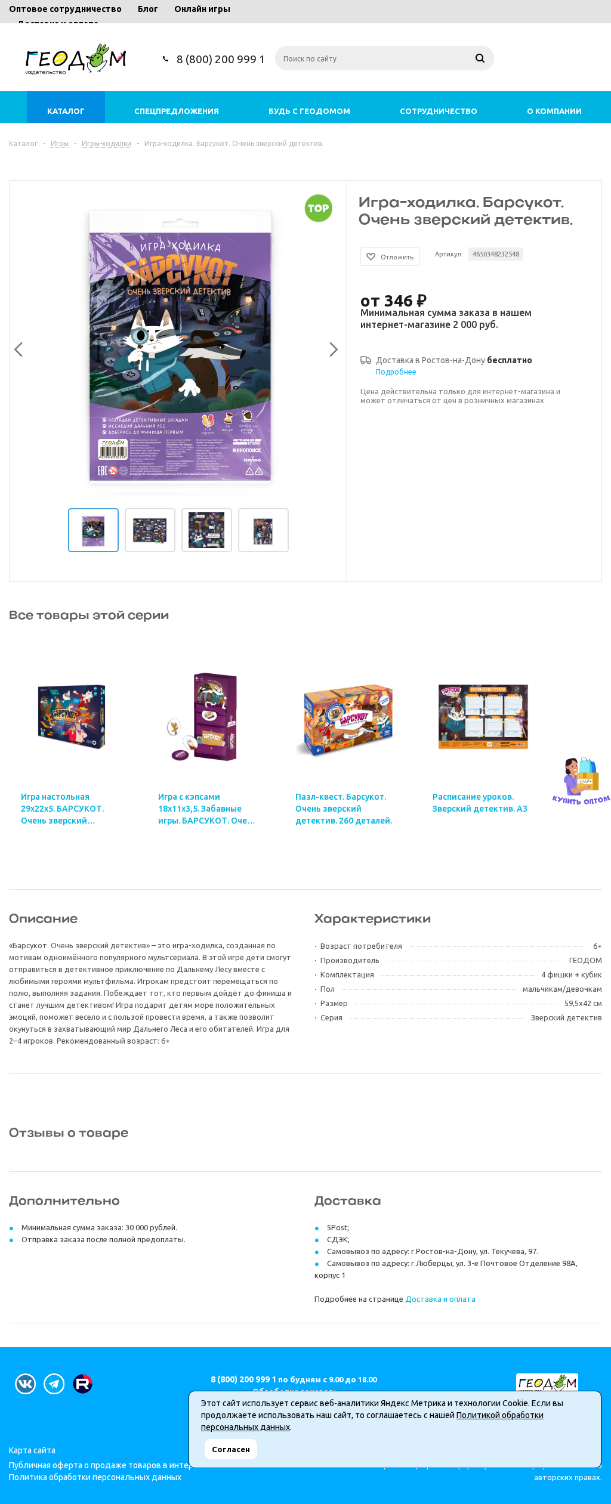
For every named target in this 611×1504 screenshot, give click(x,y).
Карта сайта (32, 1450)
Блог (148, 9)
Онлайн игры (202, 9)
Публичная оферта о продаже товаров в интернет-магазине (128, 1465)
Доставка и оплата (440, 1299)
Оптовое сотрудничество (65, 9)
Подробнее (396, 372)
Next (330, 347)
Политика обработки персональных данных (95, 1477)
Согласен (231, 1449)
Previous (17, 347)
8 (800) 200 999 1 (221, 59)
